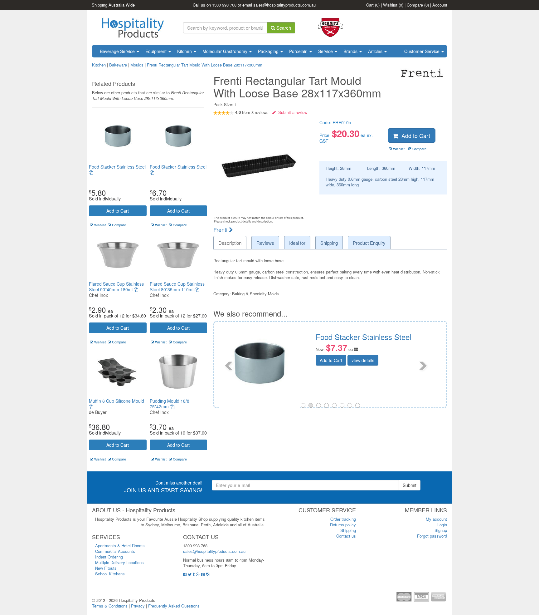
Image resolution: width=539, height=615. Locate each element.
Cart (373, 5)
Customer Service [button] (422, 51)
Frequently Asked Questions (174, 606)
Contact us (346, 536)
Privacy (138, 606)
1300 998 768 (224, 5)
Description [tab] (229, 242)
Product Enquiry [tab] (369, 242)
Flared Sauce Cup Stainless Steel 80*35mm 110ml (177, 287)
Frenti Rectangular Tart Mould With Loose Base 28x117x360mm (204, 65)
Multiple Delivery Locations (119, 562)
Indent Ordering (109, 557)
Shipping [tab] (329, 242)
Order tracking (343, 519)
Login (442, 525)
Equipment (156, 51)
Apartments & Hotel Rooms (120, 546)
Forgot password (432, 536)
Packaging (269, 51)
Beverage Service (118, 51)
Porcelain (299, 51)
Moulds (137, 65)
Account (439, 5)
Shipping (348, 530)
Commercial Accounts (115, 551)
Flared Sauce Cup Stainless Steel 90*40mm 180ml (116, 287)
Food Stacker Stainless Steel (117, 167)
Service (326, 51)
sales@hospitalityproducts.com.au (284, 5)
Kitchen (185, 51)
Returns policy (343, 525)
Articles (376, 51)
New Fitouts (106, 568)
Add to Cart (117, 211)
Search (283, 27)
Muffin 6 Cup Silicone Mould (116, 401)
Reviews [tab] (265, 242)
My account (436, 519)
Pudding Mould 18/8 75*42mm (169, 404)
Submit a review (291, 112)
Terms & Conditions (110, 606)
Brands (351, 51)
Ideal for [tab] (297, 242)
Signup (441, 530)
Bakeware (118, 65)
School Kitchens (110, 574)
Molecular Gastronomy (225, 51)
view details (416, 375)
